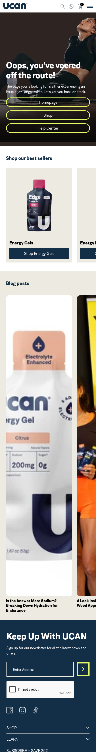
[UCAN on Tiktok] (35, 712)
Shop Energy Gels (39, 253)
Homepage (48, 102)
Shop (48, 115)
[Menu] (90, 6)
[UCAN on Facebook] (9, 712)
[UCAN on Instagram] (22, 712)
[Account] (71, 6)
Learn (12, 739)
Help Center (48, 128)
